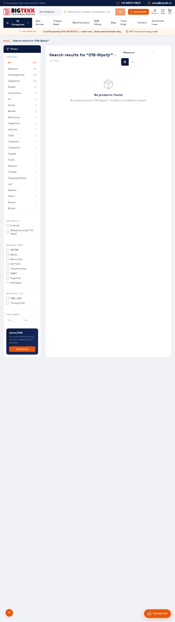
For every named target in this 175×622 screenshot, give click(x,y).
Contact (142, 22)
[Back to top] (9, 613)
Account (155, 13)
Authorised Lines (158, 22)
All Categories (18, 23)
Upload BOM (140, 11)
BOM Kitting (97, 22)
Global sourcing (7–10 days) (21, 232)
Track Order (123, 22)
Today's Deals (57, 22)
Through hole (17, 303)
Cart (169, 13)
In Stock (14, 225)
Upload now (22, 349)
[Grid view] (125, 62)
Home (6, 40)
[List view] (132, 62)
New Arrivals (40, 22)
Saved (163, 13)
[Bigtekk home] (19, 11)
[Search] (120, 11)
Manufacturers (81, 22)
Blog (113, 22)
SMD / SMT (16, 298)
